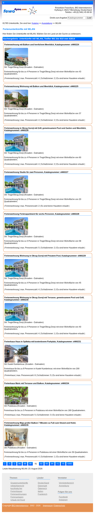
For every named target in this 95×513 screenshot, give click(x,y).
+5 (63, 464)
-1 (14, 464)
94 (52, 464)
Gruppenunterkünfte (19, 483)
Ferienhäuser (16, 491)
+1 (58, 464)
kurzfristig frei (16, 488)
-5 (9, 464)
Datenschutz (59, 506)
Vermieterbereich (66, 483)
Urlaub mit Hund (18, 500)
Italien (40, 491)
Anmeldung (64, 486)
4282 (69, 464)
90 (30, 464)
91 (36, 464)
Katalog (35, 23)
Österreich (42, 488)
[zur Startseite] (20, 14)
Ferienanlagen (17, 497)
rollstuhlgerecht (17, 486)
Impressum (48, 506)
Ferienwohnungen (19, 494)
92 (41, 464)
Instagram (63, 500)
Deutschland (43, 483)
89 (25, 464)
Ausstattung (47, 23)
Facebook (63, 497)
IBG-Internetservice (20, 506)
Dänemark (42, 486)
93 (47, 464)
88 (19, 464)
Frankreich (42, 494)
